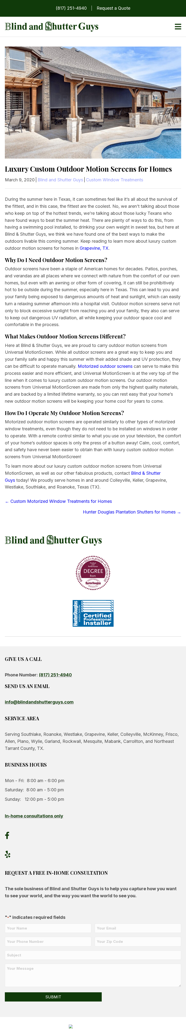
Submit (53, 996)
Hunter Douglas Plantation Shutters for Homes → (132, 511)
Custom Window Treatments (114, 179)
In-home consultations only (34, 815)
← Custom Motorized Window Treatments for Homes (58, 501)
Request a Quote (113, 8)
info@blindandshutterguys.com (39, 702)
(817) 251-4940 (71, 8)
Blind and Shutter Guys (60, 179)
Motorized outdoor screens (105, 366)
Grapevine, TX (94, 248)
